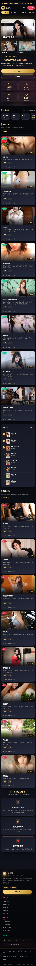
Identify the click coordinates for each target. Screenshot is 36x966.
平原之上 (5, 776)
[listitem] (5, 116)
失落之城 (5, 740)
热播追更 (13, 956)
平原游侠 (5, 335)
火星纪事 (5, 157)
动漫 (32, 12)
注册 (32, 8)
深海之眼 (5, 524)
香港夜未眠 (6, 263)
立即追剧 (19, 71)
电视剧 (24, 12)
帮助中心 (7, 922)
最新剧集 (18, 76)
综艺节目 (5, 913)
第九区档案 (6, 371)
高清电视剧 (6, 904)
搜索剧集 (5, 959)
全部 (31, 427)
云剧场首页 (6, 901)
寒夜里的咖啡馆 (7, 596)
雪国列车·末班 (8, 407)
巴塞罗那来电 (7, 191)
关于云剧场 (8, 928)
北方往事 (5, 560)
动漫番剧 (5, 910)
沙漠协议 (5, 227)
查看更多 (5, 131)
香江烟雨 (5, 704)
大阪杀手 (5, 632)
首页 (6, 12)
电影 (14, 12)
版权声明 (7, 925)
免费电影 (5, 907)
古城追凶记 (6, 668)
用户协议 (7, 931)
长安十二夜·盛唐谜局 (10, 299)
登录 (24, 8)
